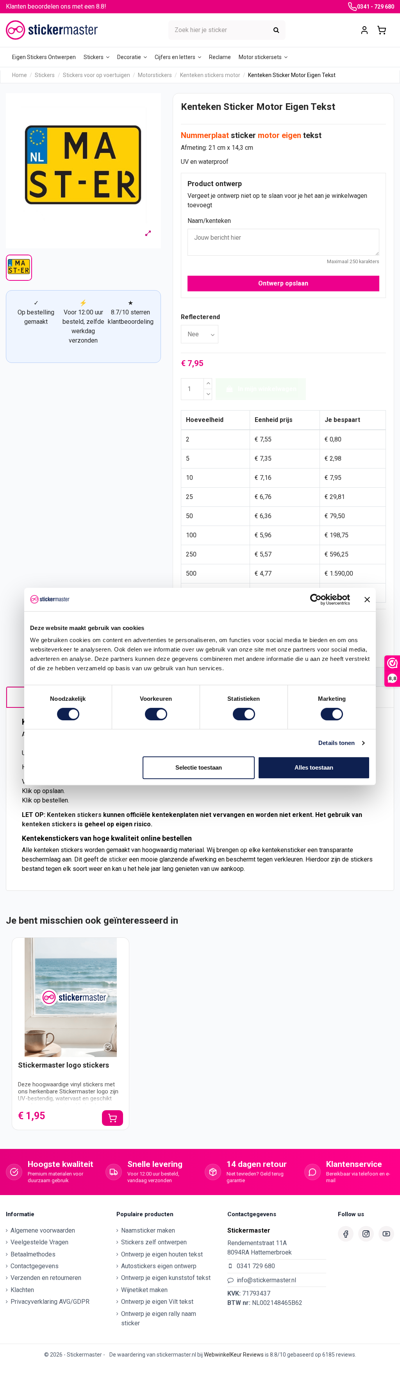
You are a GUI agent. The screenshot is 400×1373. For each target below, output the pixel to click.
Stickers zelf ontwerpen (154, 1242)
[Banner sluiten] (367, 599)
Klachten (22, 1290)
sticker (243, 135)
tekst (312, 135)
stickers (89, 814)
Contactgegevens (35, 1266)
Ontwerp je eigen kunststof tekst (166, 1277)
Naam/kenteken (209, 220)
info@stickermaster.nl (266, 1280)
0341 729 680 (256, 1266)
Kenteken (61, 814)
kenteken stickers (49, 824)
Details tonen (336, 742)
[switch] (156, 714)
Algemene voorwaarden (43, 1230)
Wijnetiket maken (144, 1290)
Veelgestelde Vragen (39, 1242)
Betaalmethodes (33, 1254)
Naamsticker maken (148, 1230)
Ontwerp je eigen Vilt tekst (157, 1301)
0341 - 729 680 (375, 7)
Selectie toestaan (198, 767)
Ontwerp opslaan (283, 283)
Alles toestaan (314, 767)
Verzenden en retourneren (46, 1277)
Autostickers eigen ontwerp (158, 1266)
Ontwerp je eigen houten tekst (162, 1254)
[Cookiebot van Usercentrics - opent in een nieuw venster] (316, 599)
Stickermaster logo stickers (63, 1065)
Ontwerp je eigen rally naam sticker (158, 1318)
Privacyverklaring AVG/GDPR (50, 1301)
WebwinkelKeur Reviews (234, 1354)
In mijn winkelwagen (267, 389)
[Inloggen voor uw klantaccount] (364, 30)
